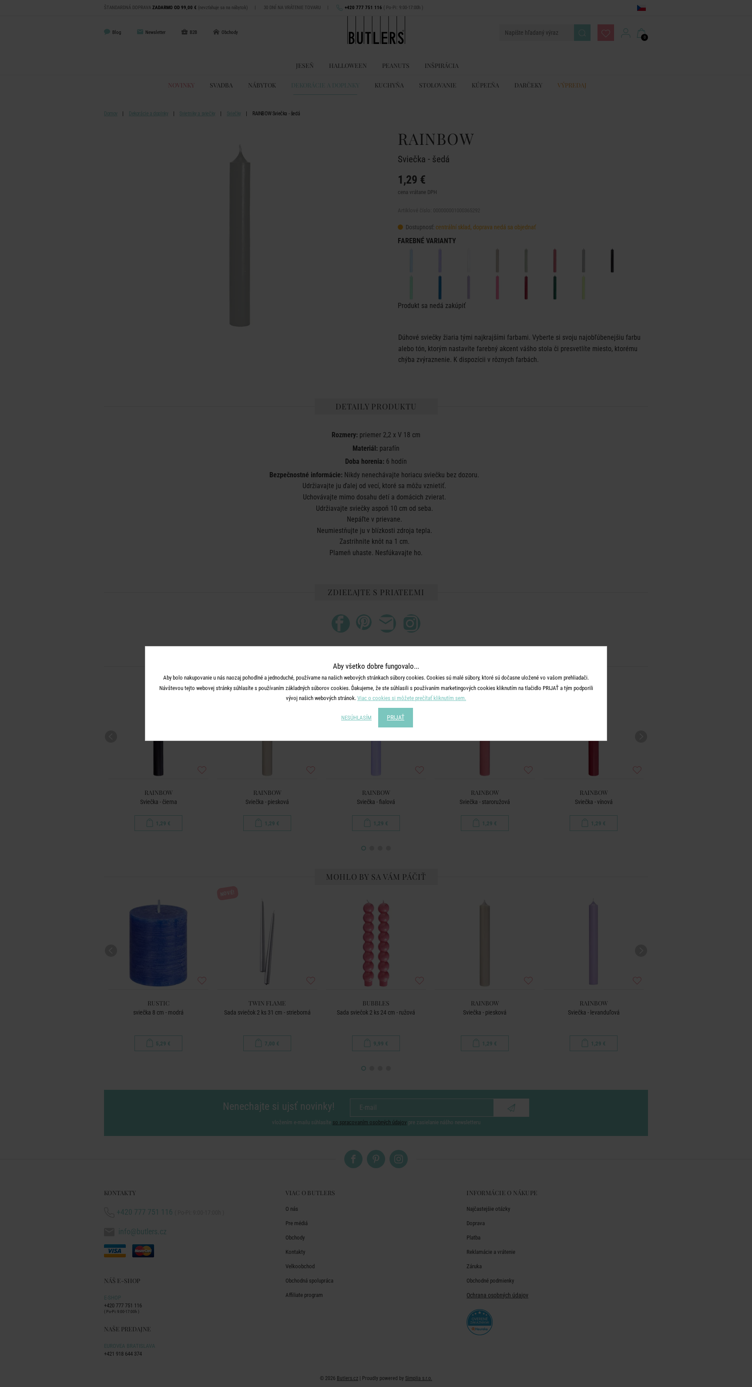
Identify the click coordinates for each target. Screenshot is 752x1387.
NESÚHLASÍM (356, 717)
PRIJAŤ (395, 717)
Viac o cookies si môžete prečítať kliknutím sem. (411, 698)
